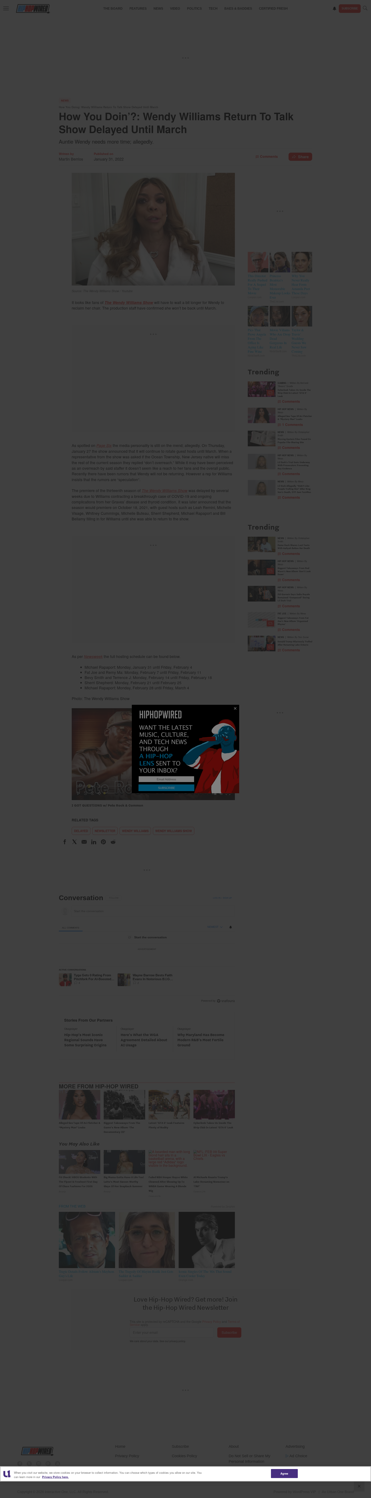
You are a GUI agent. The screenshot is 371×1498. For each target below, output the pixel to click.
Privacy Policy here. (55, 1477)
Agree (284, 1473)
